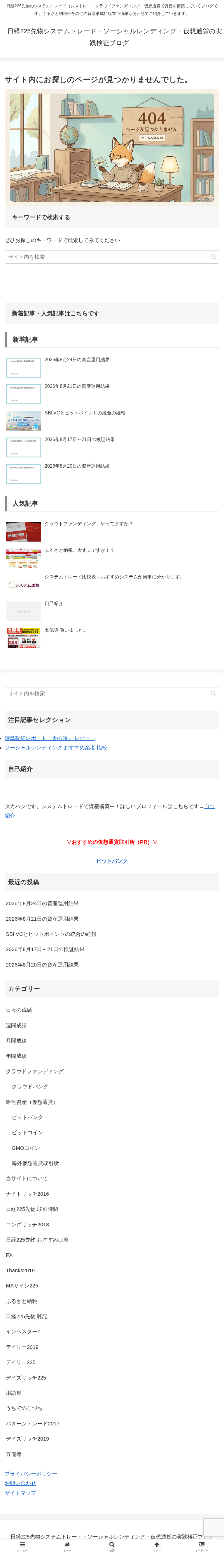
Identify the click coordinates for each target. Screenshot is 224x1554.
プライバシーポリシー (31, 1474)
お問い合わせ (20, 1483)
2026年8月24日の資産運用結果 (42, 903)
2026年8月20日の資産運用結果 (42, 965)
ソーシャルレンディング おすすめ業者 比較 (56, 748)
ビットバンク (112, 861)
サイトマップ (20, 1493)
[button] (213, 256)
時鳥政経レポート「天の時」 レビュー (50, 738)
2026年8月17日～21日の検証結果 (45, 949)
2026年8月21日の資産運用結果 (42, 919)
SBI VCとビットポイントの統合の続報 (51, 934)
